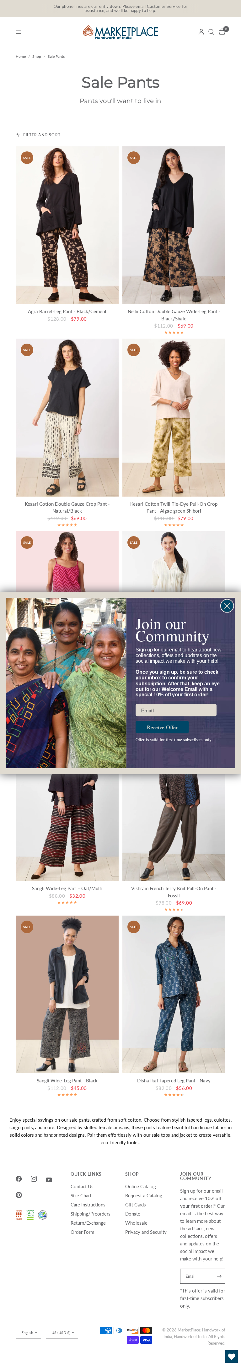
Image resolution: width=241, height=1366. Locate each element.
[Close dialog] (227, 606)
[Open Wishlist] (231, 1356)
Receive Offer (162, 727)
